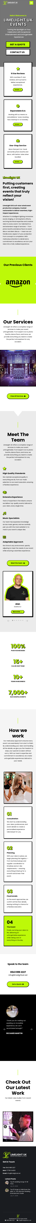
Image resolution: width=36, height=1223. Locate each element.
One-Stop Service (17, 145)
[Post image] (18, 1126)
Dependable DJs (17, 111)
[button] (12, 620)
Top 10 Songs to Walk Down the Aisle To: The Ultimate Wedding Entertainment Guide (20, 1191)
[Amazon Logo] (18, 284)
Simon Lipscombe (22, 1218)
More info (16, 612)
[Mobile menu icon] (31, 3)
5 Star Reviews (18, 73)
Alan (17, 604)
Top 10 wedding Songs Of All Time (19, 1183)
